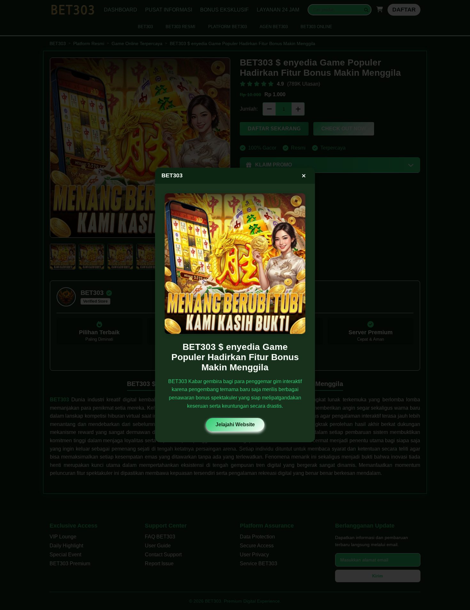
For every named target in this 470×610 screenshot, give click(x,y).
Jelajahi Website (235, 424)
